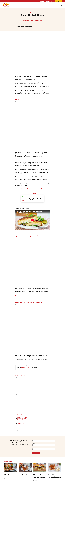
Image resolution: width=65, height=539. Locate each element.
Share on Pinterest (38, 430)
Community (42, 1)
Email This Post (50, 430)
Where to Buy (40, 5)
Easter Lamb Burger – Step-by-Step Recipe (25, 419)
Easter (35, 20)
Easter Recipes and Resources (23, 422)
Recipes (46, 5)
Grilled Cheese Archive (25, 367)
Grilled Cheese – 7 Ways (22, 417)
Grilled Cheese (39, 20)
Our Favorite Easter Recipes (22, 420)
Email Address (35, 447)
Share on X (27, 430)
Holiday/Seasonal (26, 20)
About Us (56, 5)
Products (33, 5)
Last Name (34, 443)
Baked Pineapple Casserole (37, 409)
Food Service (58, 1)
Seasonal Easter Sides (21, 418)
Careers (52, 1)
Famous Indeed (47, 1)
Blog (51, 5)
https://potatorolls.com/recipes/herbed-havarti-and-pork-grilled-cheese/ (32, 188)
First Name (34, 438)
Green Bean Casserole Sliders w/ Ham (22, 392)
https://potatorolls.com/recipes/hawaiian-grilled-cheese (26, 295)
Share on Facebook (15, 430)
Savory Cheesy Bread (23, 409)
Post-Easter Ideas (20, 423)
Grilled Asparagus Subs (38, 392)
